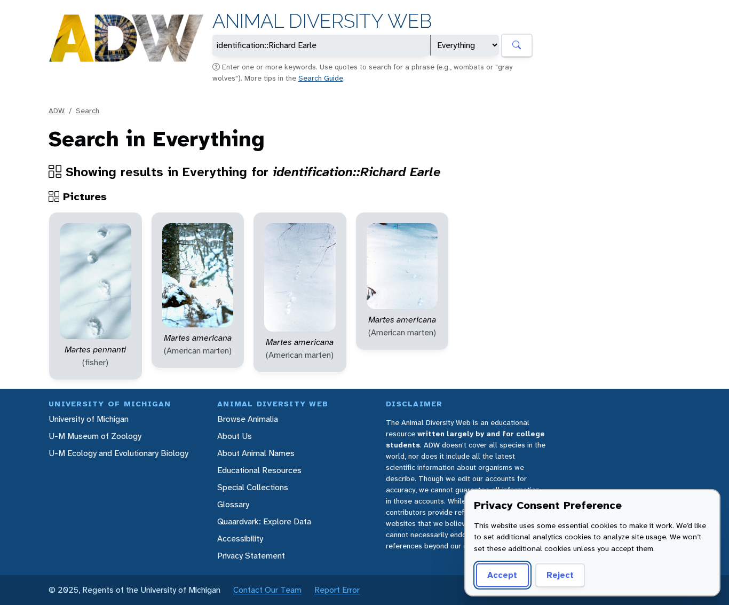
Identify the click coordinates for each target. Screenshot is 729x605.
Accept (502, 574)
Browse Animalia (247, 419)
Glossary (233, 504)
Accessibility (240, 538)
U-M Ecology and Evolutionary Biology (118, 453)
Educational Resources (259, 470)
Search (87, 110)
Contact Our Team (267, 589)
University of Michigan (89, 419)
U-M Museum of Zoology (95, 436)
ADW (57, 110)
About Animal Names (256, 453)
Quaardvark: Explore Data (264, 521)
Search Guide (320, 78)
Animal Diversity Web (322, 21)
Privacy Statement (251, 555)
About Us (234, 436)
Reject (560, 574)
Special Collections (252, 487)
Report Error (337, 589)
